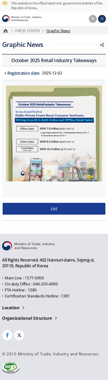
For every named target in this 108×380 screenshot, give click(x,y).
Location (10, 308)
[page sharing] (102, 45)
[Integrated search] (93, 19)
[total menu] (102, 19)
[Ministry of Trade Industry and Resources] (21, 19)
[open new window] (7, 335)
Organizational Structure (27, 318)
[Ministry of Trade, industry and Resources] (6, 30)
